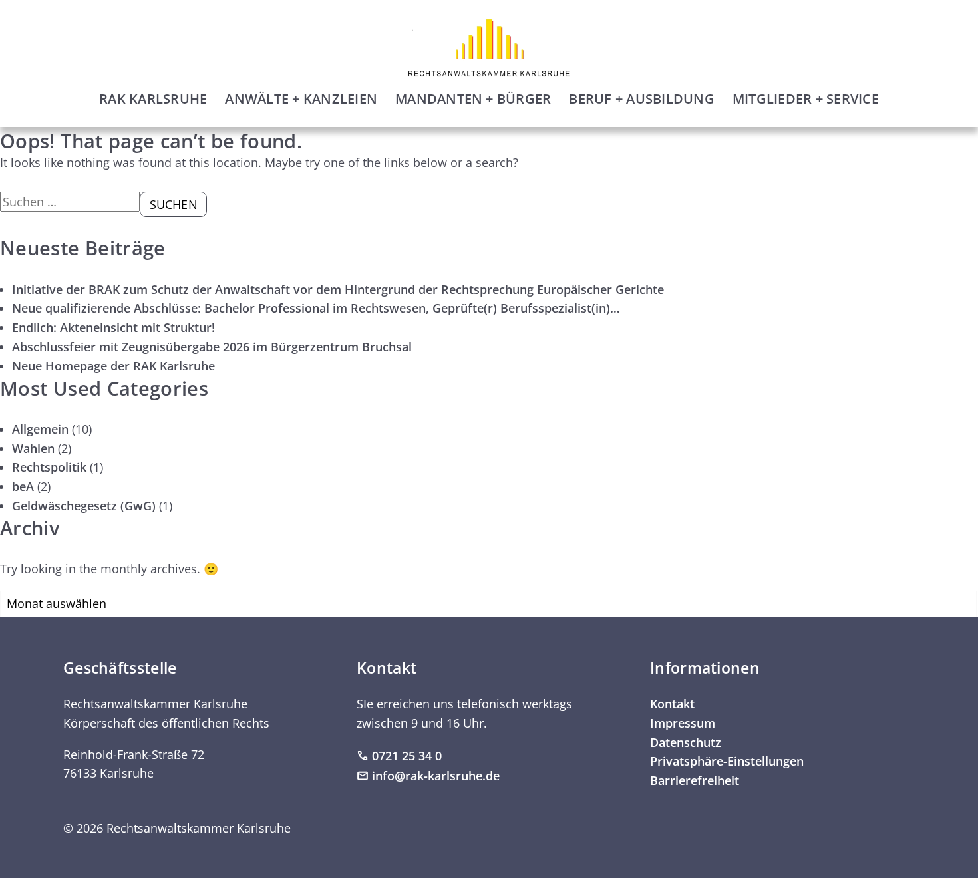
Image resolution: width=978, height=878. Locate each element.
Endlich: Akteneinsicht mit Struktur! (113, 327)
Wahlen (33, 448)
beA (23, 486)
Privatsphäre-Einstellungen (727, 761)
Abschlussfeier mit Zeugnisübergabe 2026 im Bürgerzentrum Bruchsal (212, 347)
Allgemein (40, 429)
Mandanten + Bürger (473, 99)
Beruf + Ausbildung (641, 99)
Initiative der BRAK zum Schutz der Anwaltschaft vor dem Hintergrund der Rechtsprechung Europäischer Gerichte (338, 289)
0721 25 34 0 (407, 756)
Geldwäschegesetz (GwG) (84, 505)
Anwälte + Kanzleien (301, 99)
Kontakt (672, 704)
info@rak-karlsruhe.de (436, 776)
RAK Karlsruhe (153, 99)
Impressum (682, 723)
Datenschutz (685, 742)
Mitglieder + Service (806, 99)
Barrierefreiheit (694, 780)
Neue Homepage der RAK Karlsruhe (113, 366)
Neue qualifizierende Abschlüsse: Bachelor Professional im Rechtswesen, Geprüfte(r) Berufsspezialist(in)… (316, 308)
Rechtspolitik (49, 467)
